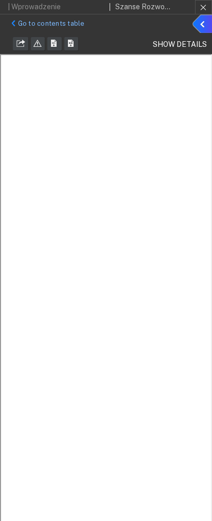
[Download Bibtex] (71, 43)
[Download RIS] (54, 43)
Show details (204, 25)
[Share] (20, 44)
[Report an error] (38, 43)
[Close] (203, 7)
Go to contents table (51, 23)
